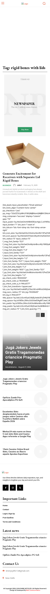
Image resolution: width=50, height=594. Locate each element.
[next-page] (43, 315)
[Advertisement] (25, 33)
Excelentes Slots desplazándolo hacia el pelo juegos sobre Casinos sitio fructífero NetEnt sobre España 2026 (16, 416)
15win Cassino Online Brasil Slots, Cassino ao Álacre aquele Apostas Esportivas (16, 451)
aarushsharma (11, 367)
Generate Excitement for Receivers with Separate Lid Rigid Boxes (21, 177)
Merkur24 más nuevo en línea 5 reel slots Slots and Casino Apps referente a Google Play (17, 434)
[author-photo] (15, 185)
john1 (19, 185)
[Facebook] (6, 488)
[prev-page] (38, 315)
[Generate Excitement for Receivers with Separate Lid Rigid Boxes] (25, 155)
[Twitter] (20, 488)
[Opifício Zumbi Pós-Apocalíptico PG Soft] (40, 399)
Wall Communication (33, 590)
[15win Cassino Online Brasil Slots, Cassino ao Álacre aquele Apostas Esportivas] (40, 451)
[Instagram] (13, 488)
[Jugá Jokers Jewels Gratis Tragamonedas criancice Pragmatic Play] (25, 340)
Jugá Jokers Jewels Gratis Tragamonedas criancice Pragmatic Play (24, 354)
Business (7, 185)
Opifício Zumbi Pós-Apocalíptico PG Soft (13, 398)
